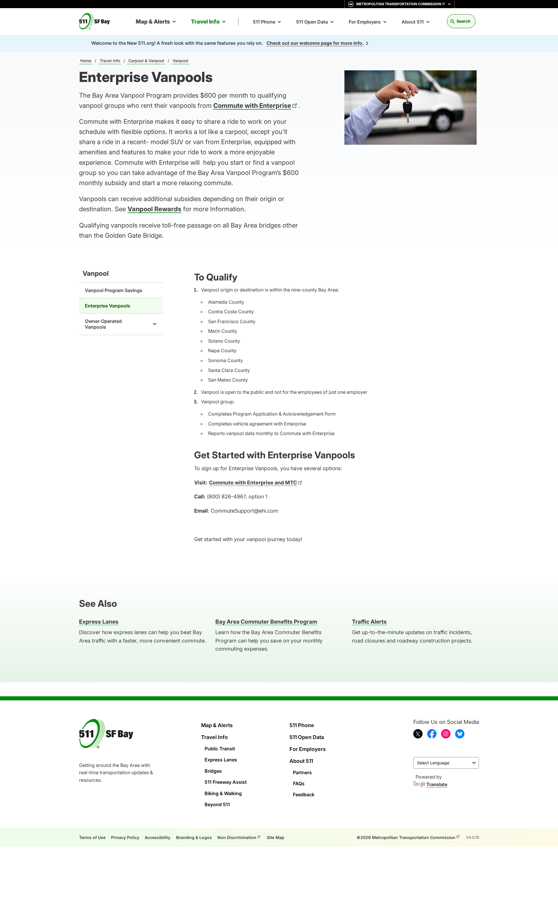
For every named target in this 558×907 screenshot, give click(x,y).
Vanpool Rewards (154, 209)
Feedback (303, 794)
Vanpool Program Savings (113, 290)
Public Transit (220, 749)
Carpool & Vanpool (146, 60)
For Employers (365, 22)
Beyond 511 (217, 804)
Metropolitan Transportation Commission (398, 4)
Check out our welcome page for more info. (315, 43)
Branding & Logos (194, 837)
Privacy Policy (125, 837)
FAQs (299, 783)
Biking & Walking (223, 793)
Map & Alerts (153, 21)
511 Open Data (312, 22)
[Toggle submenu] (154, 324)
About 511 (413, 22)
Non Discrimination (236, 837)
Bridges (213, 771)
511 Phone (264, 22)
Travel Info (205, 21)
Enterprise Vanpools (107, 306)
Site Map (275, 837)
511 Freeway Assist (226, 782)
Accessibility (157, 837)
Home (85, 60)
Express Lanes (221, 760)
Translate (436, 784)
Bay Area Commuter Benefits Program (266, 621)
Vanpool (180, 60)
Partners (302, 772)
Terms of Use (92, 837)
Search (464, 21)
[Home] (97, 21)
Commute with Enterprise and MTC (253, 483)
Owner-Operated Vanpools (103, 324)
